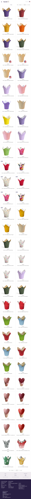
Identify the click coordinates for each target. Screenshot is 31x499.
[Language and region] (29, 1)
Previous (20, 4)
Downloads (2, 483)
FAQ (1, 484)
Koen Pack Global (3, 485)
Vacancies (2, 487)
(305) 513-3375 (5, 496)
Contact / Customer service (23, 486)
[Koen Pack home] (6, 2)
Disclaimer (9, 482)
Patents (9, 485)
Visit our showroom (21, 488)
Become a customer (22, 485)
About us (20, 484)
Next (29, 4)
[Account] (28, 1)
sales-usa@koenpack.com (7, 497)
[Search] (26, 1)
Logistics (9, 484)
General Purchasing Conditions (12, 483)
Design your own (3, 482)
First (17, 4)
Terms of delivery (10, 487)
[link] (5, 475)
